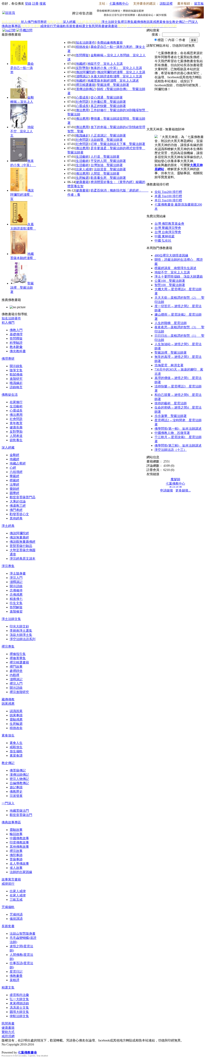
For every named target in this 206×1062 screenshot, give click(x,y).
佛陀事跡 (16, 855)
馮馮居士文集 (19, 1007)
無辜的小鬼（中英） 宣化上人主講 (116, 68)
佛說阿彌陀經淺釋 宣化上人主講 (121, 72)
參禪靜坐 (16, 671)
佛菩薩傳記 (18, 770)
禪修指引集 (18, 654)
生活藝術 (82, 156)
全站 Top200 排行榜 (168, 192)
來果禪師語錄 (19, 1003)
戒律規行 (46, 26)
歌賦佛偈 (16, 374)
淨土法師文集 (111, 22)
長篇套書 (72, 26)
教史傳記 (178, 22)
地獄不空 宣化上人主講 (105, 63)
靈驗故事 (16, 829)
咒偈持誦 (16, 914)
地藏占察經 (18, 463)
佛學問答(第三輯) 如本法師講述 (178, 445)
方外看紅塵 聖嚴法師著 (108, 101)
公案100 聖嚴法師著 (169, 280)
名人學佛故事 (19, 863)
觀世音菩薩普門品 (22, 497)
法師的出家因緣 (21, 872)
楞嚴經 (14, 480)
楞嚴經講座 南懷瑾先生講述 (175, 268)
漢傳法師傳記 (85, 89)
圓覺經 (14, 493)
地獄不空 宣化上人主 (22, 131)
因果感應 (152, 22)
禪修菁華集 (18, 658)
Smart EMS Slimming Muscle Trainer (5, 1059)
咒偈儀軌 (59, 26)
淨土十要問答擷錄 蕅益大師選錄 (178, 276)
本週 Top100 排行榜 (168, 196)
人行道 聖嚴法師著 (105, 156)
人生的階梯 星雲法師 (170, 323)
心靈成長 (82, 97)
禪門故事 (16, 666)
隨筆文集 (16, 370)
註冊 (35, 3)
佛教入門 (16, 330)
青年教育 (16, 423)
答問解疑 (16, 607)
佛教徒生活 (10, 394)
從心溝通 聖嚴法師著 (107, 97)
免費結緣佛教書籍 (110, 42)
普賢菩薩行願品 (21, 546)
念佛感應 (16, 594)
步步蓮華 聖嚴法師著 (170, 416)
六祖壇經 (16, 472)
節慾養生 (16, 440)
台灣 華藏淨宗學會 (167, 228)
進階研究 (16, 378)
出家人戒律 (84, 169)
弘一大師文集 (19, 999)
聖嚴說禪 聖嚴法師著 (22, 288)
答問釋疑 (82, 55)
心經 (13, 467)
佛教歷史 (16, 791)
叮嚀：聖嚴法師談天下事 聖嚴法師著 (118, 144)
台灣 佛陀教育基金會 (169, 223)
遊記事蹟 (16, 787)
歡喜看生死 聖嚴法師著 (108, 177)
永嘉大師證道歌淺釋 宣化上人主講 (116, 76)
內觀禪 (14, 675)
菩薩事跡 (16, 859)
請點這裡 (166, 3)
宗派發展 (16, 795)
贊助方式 (8, 1032)
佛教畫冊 (16, 976)
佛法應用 (82, 110)
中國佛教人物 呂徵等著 (172, 433)
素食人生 (16, 743)
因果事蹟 (16, 715)
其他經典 (16, 518)
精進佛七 (16, 599)
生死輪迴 (82, 177)
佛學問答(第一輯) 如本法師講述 (178, 428)
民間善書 (98, 26)
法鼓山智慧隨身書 (22, 933)
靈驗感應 (16, 719)
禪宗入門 (16, 683)
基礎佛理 (16, 334)
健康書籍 (111, 26)
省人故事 (16, 867)
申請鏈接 (166, 490)
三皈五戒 (16, 899)
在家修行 (16, 402)
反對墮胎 (82, 68)
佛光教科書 (18, 351)
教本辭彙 (16, 347)
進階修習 (16, 611)
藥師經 (14, 488)
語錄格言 (16, 387)
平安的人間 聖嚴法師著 (108, 161)
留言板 (199, 3)
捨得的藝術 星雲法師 (170, 403)
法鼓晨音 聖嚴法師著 (110, 169)
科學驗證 (16, 342)
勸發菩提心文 (19, 514)
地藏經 (80, 63)
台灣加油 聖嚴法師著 (107, 165)
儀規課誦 (16, 918)
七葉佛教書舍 (27, 1052)
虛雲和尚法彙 (19, 995)
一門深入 (191, 22)
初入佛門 (27, 22)
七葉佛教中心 (119, 3)
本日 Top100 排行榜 (168, 200)
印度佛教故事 (19, 842)
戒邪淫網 (8, 1036)
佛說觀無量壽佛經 (22, 541)
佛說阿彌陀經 (85, 72)
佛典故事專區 (11, 26)
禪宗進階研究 (19, 692)
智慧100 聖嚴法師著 (169, 285)
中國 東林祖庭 (164, 236)
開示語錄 (16, 586)
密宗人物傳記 (19, 779)
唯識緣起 (82, 135)
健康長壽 (16, 427)
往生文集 (16, 603)
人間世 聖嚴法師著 (105, 173)
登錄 (28, 3)
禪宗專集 (127, 22)
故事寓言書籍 (11, 879)
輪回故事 (16, 834)
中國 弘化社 (162, 240)
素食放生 (165, 22)
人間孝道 (16, 436)
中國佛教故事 (19, 838)
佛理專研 (40, 22)
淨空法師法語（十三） (170, 449)
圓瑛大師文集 (19, 1012)
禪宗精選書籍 (85, 85)
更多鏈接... (183, 490)
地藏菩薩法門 (19, 810)
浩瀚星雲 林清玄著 (168, 365)
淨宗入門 (16, 577)
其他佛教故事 (19, 846)
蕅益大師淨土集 (21, 635)
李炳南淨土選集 (21, 630)
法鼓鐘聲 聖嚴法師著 (107, 139)
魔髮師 (175, 479)
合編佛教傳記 (19, 783)
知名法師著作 (85, 42)
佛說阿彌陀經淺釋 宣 (22, 195)
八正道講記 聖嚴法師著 (108, 135)
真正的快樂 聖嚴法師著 (108, 106)
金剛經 (14, 455)
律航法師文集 (19, 1016)
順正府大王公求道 (22, 1048)
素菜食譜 (16, 755)
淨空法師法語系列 (22, 639)
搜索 (42, 3)
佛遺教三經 (18, 505)
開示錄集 (16, 366)
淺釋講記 (82, 76)
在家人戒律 (18, 895)
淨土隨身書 (18, 573)
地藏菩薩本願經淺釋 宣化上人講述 (113, 80)
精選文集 (85, 26)
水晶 (5, 1048)
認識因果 (16, 711)
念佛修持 (16, 590)
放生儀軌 (16, 751)
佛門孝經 (16, 510)
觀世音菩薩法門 (21, 815)
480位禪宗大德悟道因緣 (171, 255)
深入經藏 (69, 22)
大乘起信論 (18, 501)
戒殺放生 (16, 747)
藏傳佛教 (140, 22)
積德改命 (82, 46)
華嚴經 (14, 476)
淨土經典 (8, 525)
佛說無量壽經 (19, 537)
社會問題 (82, 101)
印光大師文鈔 (19, 626)
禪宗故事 (16, 851)
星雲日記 (16, 971)
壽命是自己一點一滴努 (22, 68)
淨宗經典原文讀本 (22, 558)
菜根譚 (14, 980)
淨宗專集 (8, 566)
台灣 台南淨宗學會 (167, 232)
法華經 (14, 484)
